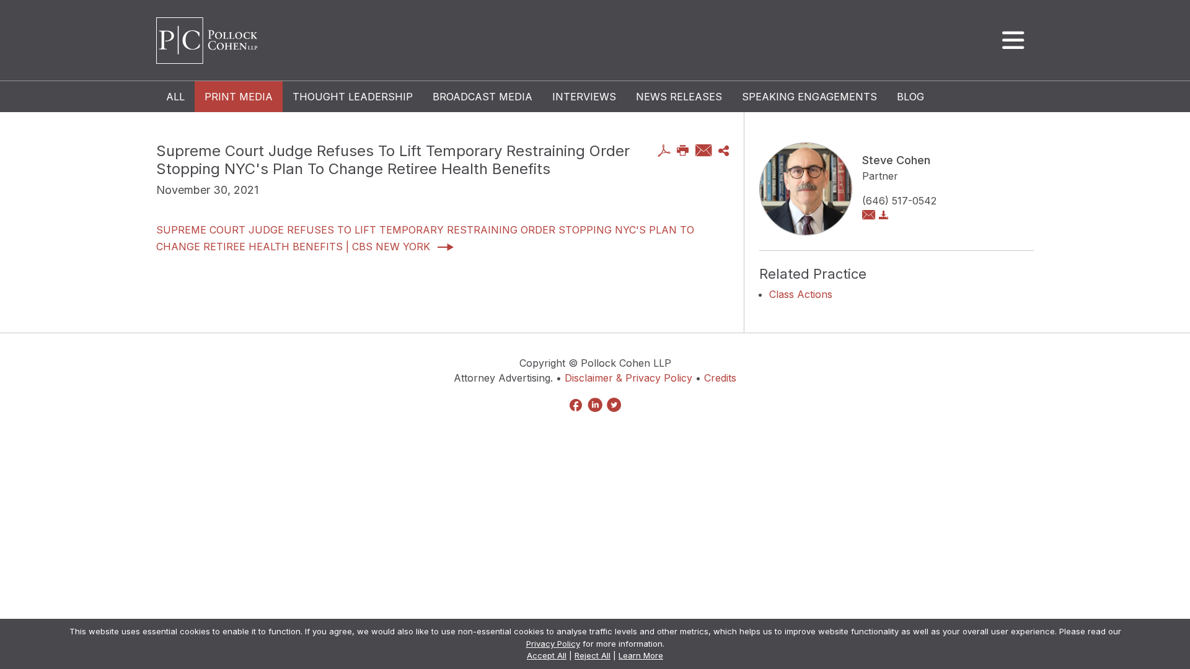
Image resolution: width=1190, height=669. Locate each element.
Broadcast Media (482, 96)
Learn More (641, 655)
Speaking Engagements (809, 96)
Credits (720, 378)
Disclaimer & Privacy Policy (628, 378)
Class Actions (800, 294)
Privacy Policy (553, 644)
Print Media (239, 96)
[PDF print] (664, 151)
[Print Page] (683, 151)
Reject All (592, 655)
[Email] (703, 151)
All (175, 96)
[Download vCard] (884, 215)
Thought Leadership (353, 96)
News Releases (679, 96)
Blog (910, 96)
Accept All (546, 655)
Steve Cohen (896, 160)
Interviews (584, 96)
